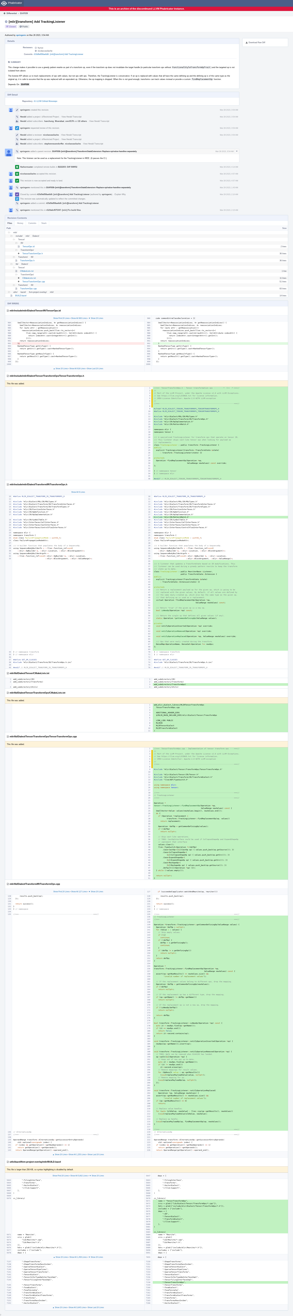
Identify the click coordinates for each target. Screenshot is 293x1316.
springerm (21, 35)
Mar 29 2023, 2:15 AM (229, 210)
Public (25, 26)
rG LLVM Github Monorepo (45, 101)
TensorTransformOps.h (32, 253)
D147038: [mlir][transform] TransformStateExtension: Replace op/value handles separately (94, 151)
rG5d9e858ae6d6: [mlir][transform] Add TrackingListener (58, 54)
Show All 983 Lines (79, 318)
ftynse (40, 48)
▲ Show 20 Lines (60, 369)
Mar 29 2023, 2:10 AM (229, 194)
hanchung (49, 121)
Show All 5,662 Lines (79, 1176)
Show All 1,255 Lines (77, 1154)
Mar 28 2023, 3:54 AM (229, 110)
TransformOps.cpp (28, 288)
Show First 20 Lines (61, 318)
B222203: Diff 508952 (67, 167)
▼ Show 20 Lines (96, 318)
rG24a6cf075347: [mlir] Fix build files (63, 210)
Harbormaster (26, 167)
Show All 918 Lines (77, 369)
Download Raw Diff (257, 42)
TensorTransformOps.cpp (33, 281)
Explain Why (120, 194)
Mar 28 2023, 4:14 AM (229, 167)
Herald (23, 117)
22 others (82, 121)
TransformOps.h (27, 260)
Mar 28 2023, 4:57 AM (229, 174)
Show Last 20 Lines (95, 369)
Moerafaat (59, 121)
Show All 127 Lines (79, 892)
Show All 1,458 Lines (78, 1257)
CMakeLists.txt (27, 271)
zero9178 (69, 121)
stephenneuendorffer (54, 144)
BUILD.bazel (20, 295)
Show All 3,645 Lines (77, 1307)
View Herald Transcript (71, 117)
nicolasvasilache (45, 51)
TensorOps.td (28, 246)
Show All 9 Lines (78, 492)
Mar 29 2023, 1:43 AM (229, 187)
